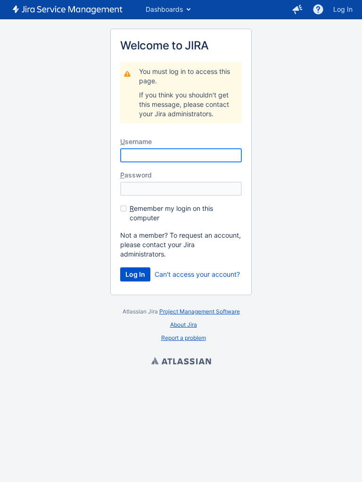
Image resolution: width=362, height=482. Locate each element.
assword (136, 175)
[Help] (318, 9)
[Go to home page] (68, 9)
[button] (297, 9)
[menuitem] (167, 9)
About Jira (183, 324)
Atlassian (181, 362)
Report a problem (183, 337)
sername (136, 141)
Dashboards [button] (164, 9)
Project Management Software (199, 311)
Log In (343, 9)
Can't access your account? (197, 274)
